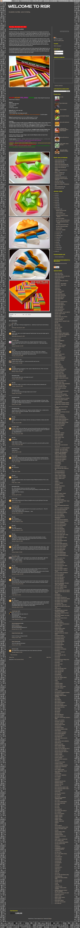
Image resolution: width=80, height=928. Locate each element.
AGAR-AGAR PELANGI (60, 213)
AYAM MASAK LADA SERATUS (61, 301)
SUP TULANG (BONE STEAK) (61, 853)
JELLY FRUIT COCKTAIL (60, 473)
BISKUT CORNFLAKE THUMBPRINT (62, 334)
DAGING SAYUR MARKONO (60, 420)
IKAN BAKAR (57, 465)
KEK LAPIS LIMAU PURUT (60, 548)
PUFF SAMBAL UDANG (59, 769)
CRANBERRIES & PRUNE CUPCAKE (62, 411)
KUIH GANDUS (58, 653)
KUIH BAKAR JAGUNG (59, 638)
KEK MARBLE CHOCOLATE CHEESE (62, 598)
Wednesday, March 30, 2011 (17, 607)
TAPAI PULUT (57, 868)
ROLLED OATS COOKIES (60, 793)
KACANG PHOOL (58, 487)
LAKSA (56, 680)
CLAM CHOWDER (58, 401)
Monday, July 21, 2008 (16, 412)
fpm (42, 918)
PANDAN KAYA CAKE (59, 744)
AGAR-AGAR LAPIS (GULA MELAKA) (62, 276)
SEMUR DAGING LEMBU (60, 831)
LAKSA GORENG (59, 212)
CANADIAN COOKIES (59, 367)
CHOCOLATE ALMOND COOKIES (61, 391)
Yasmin (13, 498)
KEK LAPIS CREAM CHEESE (60, 524)
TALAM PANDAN (58, 862)
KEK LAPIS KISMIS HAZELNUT (61, 543)
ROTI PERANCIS (58, 809)
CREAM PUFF (58, 413)
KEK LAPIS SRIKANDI (59, 578)
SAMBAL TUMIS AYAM (59, 821)
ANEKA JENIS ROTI (59, 162)
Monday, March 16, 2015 (17, 629)
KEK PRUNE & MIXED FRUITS (61, 617)
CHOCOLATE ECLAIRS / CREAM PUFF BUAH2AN (61, 396)
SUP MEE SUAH (58, 852)
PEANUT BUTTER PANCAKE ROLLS (62, 748)
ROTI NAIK (57, 806)
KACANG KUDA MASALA (60, 485)
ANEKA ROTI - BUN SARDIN (60, 283)
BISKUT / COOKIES (59, 172)
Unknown (14, 648)
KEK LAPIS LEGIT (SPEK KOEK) (61, 545)
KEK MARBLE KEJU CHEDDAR (61, 600)
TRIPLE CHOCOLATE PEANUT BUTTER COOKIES (61, 891)
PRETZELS (57, 760)
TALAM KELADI (58, 861)
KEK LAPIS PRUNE (58, 567)
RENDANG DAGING (59, 782)
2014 (56, 195)
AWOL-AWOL (57, 300)
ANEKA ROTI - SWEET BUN (60, 285)
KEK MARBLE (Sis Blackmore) (61, 597)
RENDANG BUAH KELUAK (60, 781)
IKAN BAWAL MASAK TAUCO (60, 466)
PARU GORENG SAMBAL (60, 745)
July (57, 238)
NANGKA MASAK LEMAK (60, 724)
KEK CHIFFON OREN (59, 494)
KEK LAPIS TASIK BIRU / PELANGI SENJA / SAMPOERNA (62, 584)
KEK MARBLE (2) (58, 595)
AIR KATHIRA (57, 279)
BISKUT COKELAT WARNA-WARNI (62, 333)
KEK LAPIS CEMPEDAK (59, 515)
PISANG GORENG (58, 754)
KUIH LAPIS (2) (58, 667)
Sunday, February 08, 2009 (17, 444)
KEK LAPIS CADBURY (59, 514)
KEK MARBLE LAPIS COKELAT (61, 601)
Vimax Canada (15, 641)
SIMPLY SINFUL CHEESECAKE (61, 839)
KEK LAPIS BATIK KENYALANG (62, 224)
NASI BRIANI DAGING (59, 727)
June (57, 240)
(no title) (61, 96)
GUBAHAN (57, 175)
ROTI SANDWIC (58, 812)
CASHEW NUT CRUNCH (60, 370)
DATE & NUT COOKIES (59, 425)
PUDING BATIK (58, 768)
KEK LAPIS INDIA (58, 539)
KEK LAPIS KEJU (58, 542)
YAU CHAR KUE (58, 903)
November (58, 231)
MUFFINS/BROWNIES (59, 186)
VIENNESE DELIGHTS (59, 894)
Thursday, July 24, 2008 (16, 422)
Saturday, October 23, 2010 (17, 513)
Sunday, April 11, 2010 (16, 502)
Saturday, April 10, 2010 (16, 494)
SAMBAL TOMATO (58, 819)
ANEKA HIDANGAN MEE (60, 160)
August (57, 237)
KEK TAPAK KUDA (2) (59, 622)
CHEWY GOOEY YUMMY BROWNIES (62, 383)
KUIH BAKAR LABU (59, 643)
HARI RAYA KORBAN (60, 218)
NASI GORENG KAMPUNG (60, 733)
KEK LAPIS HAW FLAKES (60, 531)
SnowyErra (14, 426)
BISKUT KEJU (57, 339)
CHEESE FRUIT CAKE (59, 373)
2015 (56, 193)
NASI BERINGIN (58, 726)
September (58, 235)
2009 (56, 204)
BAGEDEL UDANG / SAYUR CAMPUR (62, 312)
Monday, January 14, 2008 (17, 371)
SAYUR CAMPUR (58, 825)
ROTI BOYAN (57, 796)
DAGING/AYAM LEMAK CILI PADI (61, 422)
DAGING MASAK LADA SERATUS (61, 419)
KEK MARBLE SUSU (59, 603)
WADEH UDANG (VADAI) (60, 897)
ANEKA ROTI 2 (58, 286)
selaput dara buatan (16, 633)
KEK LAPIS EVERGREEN (60, 530)
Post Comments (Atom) (19, 659)
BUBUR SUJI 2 (58, 363)
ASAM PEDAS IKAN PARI (60, 294)
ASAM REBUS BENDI (59, 298)
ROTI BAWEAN (58, 794)
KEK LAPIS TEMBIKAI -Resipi (61, 585)
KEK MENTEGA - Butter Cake (61, 604)
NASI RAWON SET (58, 736)
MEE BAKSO (57, 698)
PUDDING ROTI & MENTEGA (61, 766)
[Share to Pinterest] (30, 314)
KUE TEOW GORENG (59, 631)
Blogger (50, 918)
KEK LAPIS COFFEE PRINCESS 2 (61, 521)
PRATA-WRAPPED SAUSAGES (61, 759)
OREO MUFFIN (58, 742)
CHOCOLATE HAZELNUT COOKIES (62, 398)
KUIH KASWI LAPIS (59, 661)
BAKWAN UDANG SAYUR (60, 313)
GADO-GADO (57, 443)
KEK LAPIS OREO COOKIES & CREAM (64, 151)
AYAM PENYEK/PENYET (60, 309)
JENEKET (57, 479)
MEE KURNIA (57, 708)
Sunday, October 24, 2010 (17, 552)
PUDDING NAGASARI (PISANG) (61, 765)
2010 (56, 202)
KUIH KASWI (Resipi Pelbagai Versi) (62, 659)
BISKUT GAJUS (58, 337)
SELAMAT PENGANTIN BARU (62, 226)
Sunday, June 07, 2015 (16, 637)
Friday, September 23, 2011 (17, 619)
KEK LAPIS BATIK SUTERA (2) (61, 512)
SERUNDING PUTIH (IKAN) (60, 836)
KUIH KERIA (57, 662)
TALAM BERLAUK (58, 856)
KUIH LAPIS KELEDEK (59, 670)
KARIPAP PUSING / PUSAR (60, 493)
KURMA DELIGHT (58, 679)
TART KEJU (57, 873)
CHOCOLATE (57, 389)
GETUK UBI (57, 446)
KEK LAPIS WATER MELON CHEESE (62, 590)
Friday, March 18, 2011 (16, 594)
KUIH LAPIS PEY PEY (59, 671)
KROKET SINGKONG (59, 629)
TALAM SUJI (57, 864)
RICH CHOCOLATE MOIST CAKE (61, 787)
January (58, 249)
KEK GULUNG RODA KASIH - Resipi (62, 500)
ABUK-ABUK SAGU (58, 273)
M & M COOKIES (58, 691)
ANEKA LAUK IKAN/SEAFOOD (61, 165)
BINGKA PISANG (58, 331)
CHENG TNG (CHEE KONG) (60, 380)
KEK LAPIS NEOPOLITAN (60, 562)
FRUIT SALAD (58, 438)
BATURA (56, 322)
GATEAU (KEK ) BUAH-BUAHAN (61, 444)
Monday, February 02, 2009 (17, 433)
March (57, 245)
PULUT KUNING (63, 109)
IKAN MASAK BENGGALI (60, 470)
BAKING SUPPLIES (59, 85)
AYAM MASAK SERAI (59, 306)
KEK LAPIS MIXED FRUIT (60, 558)
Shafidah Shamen (15, 359)
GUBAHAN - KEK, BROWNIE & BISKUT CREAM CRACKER (61, 453)
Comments (57, 53)
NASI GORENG (58, 730)
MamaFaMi (14, 340)
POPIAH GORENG (58, 757)
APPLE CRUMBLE (58, 292)
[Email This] (25, 314)
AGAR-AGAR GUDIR (59, 274)
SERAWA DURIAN (58, 833)
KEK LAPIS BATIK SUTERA (60, 511)
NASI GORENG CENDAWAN (60, 732)
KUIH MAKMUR (58, 674)
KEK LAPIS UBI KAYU (59, 588)
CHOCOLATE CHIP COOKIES (61, 394)
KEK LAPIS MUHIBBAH (59, 561)
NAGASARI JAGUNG (59, 723)
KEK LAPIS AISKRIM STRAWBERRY (62, 508)
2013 (56, 197)
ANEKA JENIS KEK (58, 161)
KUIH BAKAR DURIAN (59, 635)
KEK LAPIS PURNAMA (59, 574)
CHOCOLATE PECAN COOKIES (61, 399)
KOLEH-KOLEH (58, 627)
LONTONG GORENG (59, 687)
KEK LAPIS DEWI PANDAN (60, 525)
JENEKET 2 (57, 481)
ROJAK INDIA (57, 791)
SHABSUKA (57, 837)
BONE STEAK (57, 348)
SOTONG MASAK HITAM (60, 843)
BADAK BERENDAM (59, 310)
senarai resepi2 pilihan (59, 256)
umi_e (13, 323)
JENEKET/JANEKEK (59, 482)
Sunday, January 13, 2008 (17, 363)
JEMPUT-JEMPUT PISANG (60, 475)
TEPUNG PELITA (58, 881)
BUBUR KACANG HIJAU (59, 354)
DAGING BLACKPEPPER (60, 416)
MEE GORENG (58, 699)
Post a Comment (14, 654)
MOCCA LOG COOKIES (59, 720)
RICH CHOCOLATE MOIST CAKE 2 (62, 788)
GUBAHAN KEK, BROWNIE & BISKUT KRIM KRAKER (64, 129)
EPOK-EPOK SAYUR (59, 435)
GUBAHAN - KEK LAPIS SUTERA (61, 450)
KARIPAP (56, 492)
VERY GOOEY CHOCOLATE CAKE (62, 892)
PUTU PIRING (57, 778)
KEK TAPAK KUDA (63, 103)
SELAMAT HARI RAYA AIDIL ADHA (63, 220)
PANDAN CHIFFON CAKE (61, 210)
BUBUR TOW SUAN (59, 366)
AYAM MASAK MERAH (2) (60, 304)
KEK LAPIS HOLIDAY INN (60, 533)
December (58, 209)
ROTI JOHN (57, 800)
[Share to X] (27, 314)
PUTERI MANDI (58, 773)
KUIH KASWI (57, 658)
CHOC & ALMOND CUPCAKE (61, 386)
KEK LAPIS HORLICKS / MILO (61, 537)
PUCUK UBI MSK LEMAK (60, 762)
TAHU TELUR (57, 855)
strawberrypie (15, 611)
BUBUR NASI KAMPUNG (60, 358)
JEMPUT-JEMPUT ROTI (59, 478)
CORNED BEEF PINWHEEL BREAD (62, 402)
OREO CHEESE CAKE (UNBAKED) (62, 741)
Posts (56, 51)
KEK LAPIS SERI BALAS (59, 577)
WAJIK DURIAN (58, 898)
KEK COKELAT (58, 497)
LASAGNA (57, 682)
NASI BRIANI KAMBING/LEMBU (61, 729)
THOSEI (56, 883)
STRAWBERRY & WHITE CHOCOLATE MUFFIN (60, 849)
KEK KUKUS (57, 503)
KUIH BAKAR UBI (58, 646)
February (58, 247)
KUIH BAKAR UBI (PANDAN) (60, 649)
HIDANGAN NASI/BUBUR (60, 177)
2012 (56, 198)
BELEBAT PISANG (58, 327)
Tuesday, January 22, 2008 (17, 378)
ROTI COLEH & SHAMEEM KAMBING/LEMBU (60, 798)
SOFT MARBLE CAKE (59, 840)
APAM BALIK (57, 288)
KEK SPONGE (57, 619)
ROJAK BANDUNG (58, 790)
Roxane (13, 455)
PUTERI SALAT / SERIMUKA (60, 775)
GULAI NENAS (58, 462)
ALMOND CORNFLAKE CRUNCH (61, 280)
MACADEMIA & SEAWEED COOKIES (62, 692)
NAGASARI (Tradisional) (59, 721)
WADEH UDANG (58, 895)
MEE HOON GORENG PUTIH (61, 705)
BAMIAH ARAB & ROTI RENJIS (61, 316)
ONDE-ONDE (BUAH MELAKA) (61, 738)
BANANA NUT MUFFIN (59, 318)
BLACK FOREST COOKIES (60, 345)
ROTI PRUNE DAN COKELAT (61, 810)
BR (12, 331)
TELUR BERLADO (58, 876)
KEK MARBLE (57, 594)
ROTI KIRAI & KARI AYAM (60, 803)
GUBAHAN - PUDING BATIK (60, 454)
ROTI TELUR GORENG (59, 813)
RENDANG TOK (58, 785)
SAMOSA (57, 822)
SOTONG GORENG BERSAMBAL (61, 842)
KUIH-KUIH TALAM (58, 182)
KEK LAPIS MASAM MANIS (60, 552)
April (57, 243)
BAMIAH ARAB (58, 315)
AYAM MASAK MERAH (59, 303)
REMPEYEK (57, 779)
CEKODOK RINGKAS (59, 372)
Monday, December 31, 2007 (17, 345)
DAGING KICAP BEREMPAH (60, 417)
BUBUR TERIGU (58, 364)
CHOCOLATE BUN (58, 392)
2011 (56, 200)
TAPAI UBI (57, 871)
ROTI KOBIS (57, 804)
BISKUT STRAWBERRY (59, 340)
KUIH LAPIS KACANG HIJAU (60, 668)
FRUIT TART (57, 440)
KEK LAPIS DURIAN (59, 527)
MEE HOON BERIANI (59, 704)
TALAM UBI (57, 865)
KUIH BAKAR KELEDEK (59, 640)
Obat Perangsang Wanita (17, 626)
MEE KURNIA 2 (58, 710)
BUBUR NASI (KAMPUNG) (60, 357)
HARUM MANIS (59, 228)
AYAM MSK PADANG (59, 307)
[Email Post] (23, 314)
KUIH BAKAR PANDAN (64, 115)
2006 (56, 251)
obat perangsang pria (16, 623)
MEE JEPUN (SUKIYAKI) (60, 707)
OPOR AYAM (57, 739)
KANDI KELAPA (58, 490)
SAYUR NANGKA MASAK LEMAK (61, 827)
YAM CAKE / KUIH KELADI (60, 901)
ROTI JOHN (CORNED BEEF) (61, 801)
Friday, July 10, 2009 (16, 461)
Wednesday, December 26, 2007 (18, 327)
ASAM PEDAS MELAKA (59, 297)
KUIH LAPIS (57, 665)
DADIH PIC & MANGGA (59, 414)
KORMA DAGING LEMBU (60, 628)
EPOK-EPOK (57, 431)
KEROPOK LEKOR (58, 625)
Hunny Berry (14, 556)
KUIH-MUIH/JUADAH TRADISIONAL (62, 184)
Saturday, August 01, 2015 (17, 652)
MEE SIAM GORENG (59, 716)
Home (30, 657)
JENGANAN (57, 484)
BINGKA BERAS (58, 330)
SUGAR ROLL (57, 850)
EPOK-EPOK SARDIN (59, 434)
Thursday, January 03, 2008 (17, 355)
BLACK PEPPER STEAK (59, 346)
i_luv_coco (14, 545)
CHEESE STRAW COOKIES (60, 376)
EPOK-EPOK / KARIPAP (60, 229)
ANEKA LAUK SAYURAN (59, 167)
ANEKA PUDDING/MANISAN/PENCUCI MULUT (21, 316)
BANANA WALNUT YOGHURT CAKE (62, 321)
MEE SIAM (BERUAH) (59, 714)
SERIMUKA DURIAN (59, 834)
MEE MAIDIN (57, 711)
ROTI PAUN (57, 807)
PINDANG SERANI (58, 753)
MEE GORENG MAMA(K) (60, 702)
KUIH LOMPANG (58, 672)
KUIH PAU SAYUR (58, 676)
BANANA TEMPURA (59, 319)
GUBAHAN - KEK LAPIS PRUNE (61, 449)
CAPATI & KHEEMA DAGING (60, 369)
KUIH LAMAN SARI (58, 664)
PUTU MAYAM (58, 776)
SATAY (56, 824)
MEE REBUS (57, 713)
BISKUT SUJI (57, 342)
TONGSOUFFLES (58, 886)
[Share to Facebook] (29, 314)
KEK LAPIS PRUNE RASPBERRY (61, 572)
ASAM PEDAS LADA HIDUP (60, 295)
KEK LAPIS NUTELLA (64, 137)
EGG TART (57, 429)
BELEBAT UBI (57, 328)
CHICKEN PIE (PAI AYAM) (60, 385)
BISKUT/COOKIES (58, 343)
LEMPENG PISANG (59, 683)
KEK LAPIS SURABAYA (59, 580)
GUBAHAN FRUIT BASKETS (60, 457)
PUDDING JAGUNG (59, 763)
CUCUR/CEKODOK (59, 174)
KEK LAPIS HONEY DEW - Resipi (61, 534)
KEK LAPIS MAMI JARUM (60, 549)
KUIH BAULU (57, 650)
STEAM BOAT (57, 846)
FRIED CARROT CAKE (59, 437)
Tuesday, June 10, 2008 (16, 393)
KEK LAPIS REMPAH (59, 575)
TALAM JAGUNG (58, 859)
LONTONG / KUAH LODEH (60, 686)
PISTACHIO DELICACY (59, 756)
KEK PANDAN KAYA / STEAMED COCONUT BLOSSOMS (61, 611)
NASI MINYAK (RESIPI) (59, 735)
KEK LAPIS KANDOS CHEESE (61, 540)
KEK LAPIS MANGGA (59, 551)
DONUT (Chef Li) (58, 426)
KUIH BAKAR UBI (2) (59, 647)
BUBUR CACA (57, 352)
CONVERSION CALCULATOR (61, 263)
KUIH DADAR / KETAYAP (60, 652)
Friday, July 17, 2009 (16, 471)
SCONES (56, 830)
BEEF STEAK (57, 325)
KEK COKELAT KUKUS (59, 499)
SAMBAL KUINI (58, 818)
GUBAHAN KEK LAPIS (59, 460)
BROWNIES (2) (58, 351)
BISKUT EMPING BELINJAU (60, 336)
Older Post (48, 657)
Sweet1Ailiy (14, 505)
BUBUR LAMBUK (58, 355)
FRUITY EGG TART (59, 441)
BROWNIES (57, 349)
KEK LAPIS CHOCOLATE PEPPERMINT (60, 518)
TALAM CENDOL (58, 858)
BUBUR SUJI (57, 361)
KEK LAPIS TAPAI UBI (59, 581)
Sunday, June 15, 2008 (16, 404)
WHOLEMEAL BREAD (59, 900)
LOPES (56, 689)
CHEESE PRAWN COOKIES (60, 375)
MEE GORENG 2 (58, 701)
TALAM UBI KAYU (58, 867)
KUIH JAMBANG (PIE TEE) (60, 655)
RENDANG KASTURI (59, 784)
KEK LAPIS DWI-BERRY (59, 528)
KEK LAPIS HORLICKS (64, 122)
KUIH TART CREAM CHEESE (61, 677)
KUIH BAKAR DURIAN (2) (60, 637)
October (58, 233)
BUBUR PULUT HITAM (59, 360)
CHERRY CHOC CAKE (59, 382)
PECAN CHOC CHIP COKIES (60, 750)
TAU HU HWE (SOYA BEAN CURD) (62, 874)
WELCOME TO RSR (29, 6)
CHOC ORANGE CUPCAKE (60, 388)
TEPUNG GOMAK (58, 880)
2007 (56, 207)
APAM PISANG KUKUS (59, 291)
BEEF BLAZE (57, 324)
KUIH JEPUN (57, 656)
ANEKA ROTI (57, 282)
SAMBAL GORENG (58, 815)
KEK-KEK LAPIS (58, 181)
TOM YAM (57, 884)
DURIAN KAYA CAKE (59, 428)
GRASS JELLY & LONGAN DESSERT (62, 447)
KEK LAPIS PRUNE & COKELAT (61, 568)
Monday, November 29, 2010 (17, 574)
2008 (56, 205)
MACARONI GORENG (59, 694)
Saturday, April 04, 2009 (16, 452)
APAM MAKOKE (58, 289)
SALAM (56, 134)
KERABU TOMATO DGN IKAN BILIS (62, 623)
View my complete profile (59, 40)
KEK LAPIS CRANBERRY (60, 522)
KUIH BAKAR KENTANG (59, 641)
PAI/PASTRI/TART (58, 188)
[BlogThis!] (26, 314)
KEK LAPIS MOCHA (59, 559)
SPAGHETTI (57, 845)
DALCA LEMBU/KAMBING (60, 423)
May (57, 242)
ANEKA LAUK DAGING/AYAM (60, 164)
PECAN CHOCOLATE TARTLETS (61, 751)
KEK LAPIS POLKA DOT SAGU (61, 565)
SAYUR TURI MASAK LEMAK (60, 828)
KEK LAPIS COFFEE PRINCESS (61, 519)
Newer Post (11, 657)
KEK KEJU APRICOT (59, 502)
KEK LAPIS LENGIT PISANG (60, 546)
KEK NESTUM (57, 608)
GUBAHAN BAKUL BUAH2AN (60, 456)
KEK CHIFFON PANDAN (59, 496)
